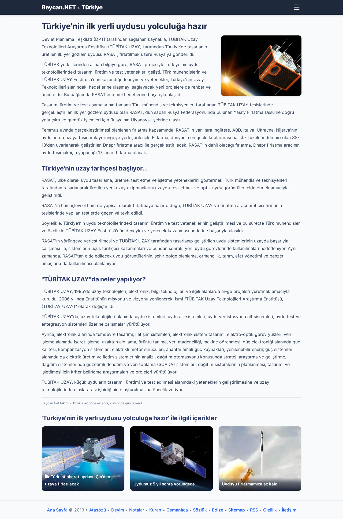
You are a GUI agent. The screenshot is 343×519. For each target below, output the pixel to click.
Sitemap (236, 510)
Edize (217, 510)
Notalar (136, 510)
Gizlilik (270, 510)
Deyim (117, 510)
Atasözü (97, 510)
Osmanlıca (177, 510)
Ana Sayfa (57, 510)
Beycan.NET (59, 7)
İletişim (289, 510)
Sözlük (200, 510)
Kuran (155, 510)
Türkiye (92, 7)
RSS (254, 510)
